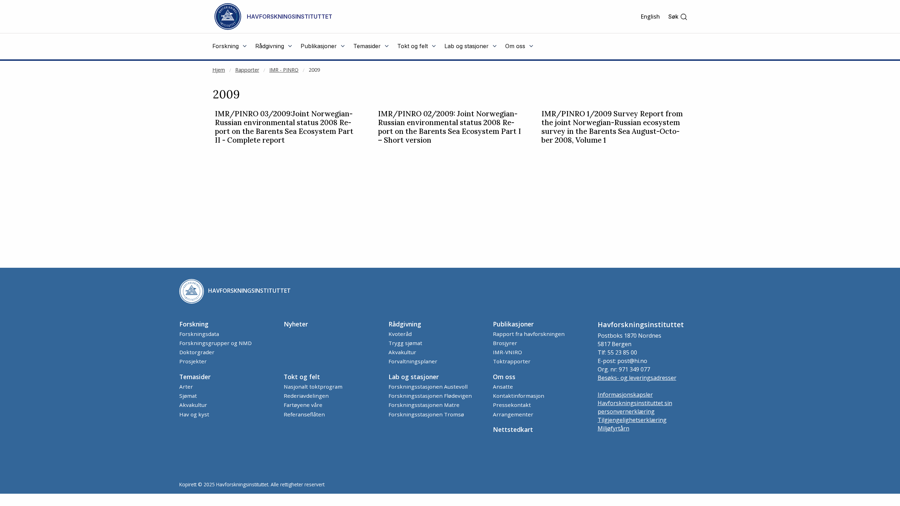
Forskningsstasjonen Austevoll (428, 386)
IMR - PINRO (283, 69)
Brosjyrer (505, 342)
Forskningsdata (199, 333)
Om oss (504, 376)
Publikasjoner (513, 324)
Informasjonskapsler (625, 394)
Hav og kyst (194, 414)
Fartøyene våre (303, 404)
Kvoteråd (400, 333)
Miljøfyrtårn (613, 428)
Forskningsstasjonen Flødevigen (430, 395)
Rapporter (247, 69)
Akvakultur (402, 352)
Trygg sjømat (405, 342)
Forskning (193, 324)
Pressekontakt (512, 404)
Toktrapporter (512, 361)
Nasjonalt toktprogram (313, 386)
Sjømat (188, 395)
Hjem (218, 69)
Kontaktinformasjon (518, 395)
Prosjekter (193, 361)
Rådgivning (404, 324)
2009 (314, 69)
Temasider (195, 376)
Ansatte (503, 386)
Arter (186, 386)
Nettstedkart (513, 429)
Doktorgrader (196, 352)
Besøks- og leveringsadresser (637, 378)
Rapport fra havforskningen (529, 333)
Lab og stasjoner (413, 376)
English (650, 16)
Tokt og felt (302, 376)
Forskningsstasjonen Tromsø (426, 414)
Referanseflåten (304, 414)
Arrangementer (513, 414)
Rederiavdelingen (306, 395)
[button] (678, 16)
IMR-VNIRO (507, 352)
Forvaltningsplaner (412, 361)
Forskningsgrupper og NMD (215, 342)
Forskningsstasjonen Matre (423, 404)
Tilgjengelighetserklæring (632, 420)
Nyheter (296, 324)
